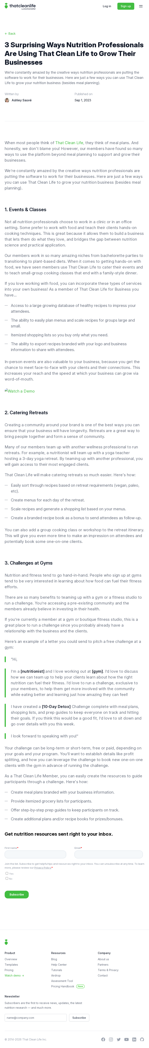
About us (103, 959)
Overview (11, 959)
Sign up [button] (126, 6)
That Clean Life (69, 142)
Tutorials (56, 970)
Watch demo (14, 975)
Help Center (59, 964)
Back (10, 33)
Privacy (114, 970)
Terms (102, 970)
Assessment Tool (62, 981)
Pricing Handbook (67, 986)
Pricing (9, 970)
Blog (54, 959)
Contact (103, 975)
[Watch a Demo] (74, 391)
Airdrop (56, 975)
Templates (11, 964)
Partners (103, 964)
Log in (107, 6)
